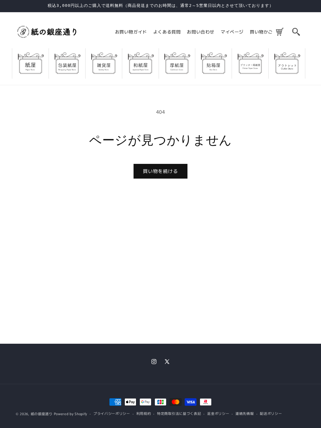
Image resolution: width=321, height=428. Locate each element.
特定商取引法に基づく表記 (179, 413)
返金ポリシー (218, 413)
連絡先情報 (244, 413)
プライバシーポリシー (111, 413)
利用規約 (143, 413)
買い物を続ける (160, 171)
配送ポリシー (271, 413)
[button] (296, 32)
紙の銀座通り (42, 413)
